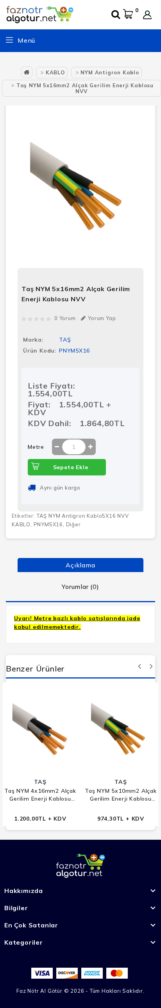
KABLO (55, 72)
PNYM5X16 (48, 524)
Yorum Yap (102, 318)
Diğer (73, 524)
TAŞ (65, 339)
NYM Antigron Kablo (109, 72)
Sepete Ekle (70, 467)
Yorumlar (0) (80, 586)
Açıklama (80, 565)
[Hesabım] (147, 15)
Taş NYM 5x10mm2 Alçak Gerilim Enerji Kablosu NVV (121, 795)
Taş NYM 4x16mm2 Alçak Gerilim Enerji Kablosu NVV (40, 795)
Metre (36, 446)
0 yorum (65, 318)
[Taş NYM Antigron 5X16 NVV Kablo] (80, 187)
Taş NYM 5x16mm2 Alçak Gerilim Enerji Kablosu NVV (85, 88)
